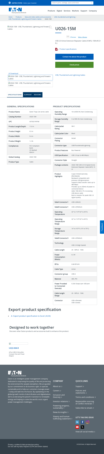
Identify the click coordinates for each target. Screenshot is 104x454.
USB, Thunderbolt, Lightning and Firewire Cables (25, 19)
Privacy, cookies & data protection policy (23, 444)
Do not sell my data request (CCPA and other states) (28, 446)
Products (19, 17)
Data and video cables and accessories (38, 17)
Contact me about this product (74, 57)
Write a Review (82, 37)
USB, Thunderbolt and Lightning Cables (70, 75)
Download (14, 73)
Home (10, 17)
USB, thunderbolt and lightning (64, 17)
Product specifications (68, 49)
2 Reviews (73, 37)
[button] (74, 65)
